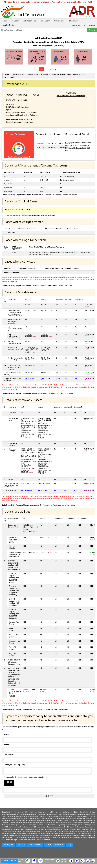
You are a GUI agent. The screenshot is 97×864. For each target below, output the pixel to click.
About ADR (75, 25)
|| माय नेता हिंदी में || (8, 25)
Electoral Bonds (75, 21)
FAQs (69, 845)
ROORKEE (45, 74)
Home (4, 21)
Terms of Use (59, 845)
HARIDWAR (33, 74)
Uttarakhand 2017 (19, 74)
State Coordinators (35, 845)
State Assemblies (29, 21)
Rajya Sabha (45, 21)
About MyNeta (89, 25)
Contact (48, 845)
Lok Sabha (15, 21)
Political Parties (59, 21)
